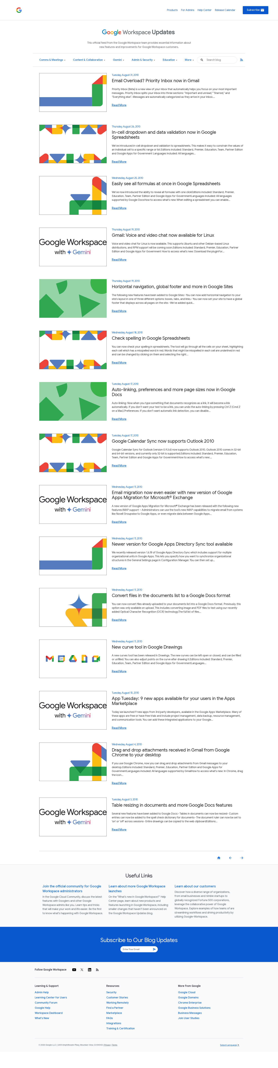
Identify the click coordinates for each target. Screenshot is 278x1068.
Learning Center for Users (51, 997)
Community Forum (46, 1002)
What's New (42, 1018)
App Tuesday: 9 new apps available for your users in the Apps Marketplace (173, 701)
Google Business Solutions (194, 1008)
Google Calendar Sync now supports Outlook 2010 (163, 441)
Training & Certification (120, 1028)
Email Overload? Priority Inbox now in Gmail (155, 80)
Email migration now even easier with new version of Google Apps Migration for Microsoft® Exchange (172, 495)
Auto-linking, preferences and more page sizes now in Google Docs (173, 392)
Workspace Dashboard (49, 1013)
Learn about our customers (195, 886)
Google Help (42, 1008)
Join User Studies (188, 1018)
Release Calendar (225, 10)
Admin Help (42, 992)
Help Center (204, 10)
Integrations (113, 1023)
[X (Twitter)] (82, 970)
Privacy (107, 1045)
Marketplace (114, 1013)
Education (170, 60)
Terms (114, 1045)
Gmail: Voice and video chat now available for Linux (163, 235)
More (189, 60)
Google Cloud (186, 992)
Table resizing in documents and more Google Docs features (172, 805)
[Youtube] (74, 970)
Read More (119, 105)
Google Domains (188, 997)
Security (111, 992)
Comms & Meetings (52, 60)
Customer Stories (117, 997)
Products (172, 10)
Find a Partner (114, 1008)
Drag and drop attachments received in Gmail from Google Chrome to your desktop (171, 752)
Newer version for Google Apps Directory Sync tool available (172, 544)
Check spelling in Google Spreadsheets (151, 338)
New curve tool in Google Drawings (147, 647)
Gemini (118, 60)
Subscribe (255, 10)
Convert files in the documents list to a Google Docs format (171, 595)
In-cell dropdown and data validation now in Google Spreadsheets (164, 134)
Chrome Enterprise (190, 1002)
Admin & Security (143, 60)
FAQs (109, 1018)
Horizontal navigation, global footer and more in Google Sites (172, 286)
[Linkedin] (89, 970)
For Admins (187, 10)
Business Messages (190, 1013)
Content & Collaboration (89, 60)
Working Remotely (117, 1002)
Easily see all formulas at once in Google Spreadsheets (166, 183)
